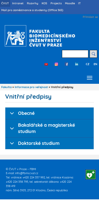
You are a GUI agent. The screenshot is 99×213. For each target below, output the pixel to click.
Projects (56, 3)
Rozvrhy (32, 3)
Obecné (26, 113)
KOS (44, 3)
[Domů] (38, 35)
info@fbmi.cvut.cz (26, 173)
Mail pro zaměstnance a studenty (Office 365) (32, 10)
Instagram (56, 64)
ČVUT (5, 3)
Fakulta (6, 87)
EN (95, 64)
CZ (87, 64)
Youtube (46, 64)
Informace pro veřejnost (31, 87)
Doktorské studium (39, 143)
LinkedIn (76, 64)
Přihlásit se (90, 17)
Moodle (70, 3)
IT (79, 3)
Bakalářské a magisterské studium (46, 128)
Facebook (66, 64)
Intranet (18, 3)
